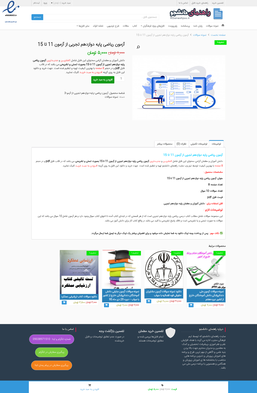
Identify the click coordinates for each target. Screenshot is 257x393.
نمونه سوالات (212, 26)
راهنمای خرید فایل (200, 3)
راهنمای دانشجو (198, 14)
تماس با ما (183, 3)
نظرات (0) (181, 144)
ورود (45, 3)
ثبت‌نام (36, 3)
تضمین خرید (218, 3)
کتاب (134, 26)
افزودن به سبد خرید (103, 80)
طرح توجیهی (113, 26)
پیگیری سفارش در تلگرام (51, 352)
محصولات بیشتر (164, 144)
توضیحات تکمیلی (199, 144)
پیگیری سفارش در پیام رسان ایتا (51, 365)
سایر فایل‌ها (83, 26)
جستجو (37, 17)
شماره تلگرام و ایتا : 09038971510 (51, 339)
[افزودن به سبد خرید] (191, 305)
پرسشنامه (185, 26)
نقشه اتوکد (98, 26)
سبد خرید (61, 3)
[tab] (216, 144)
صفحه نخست (218, 35)
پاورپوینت (172, 26)
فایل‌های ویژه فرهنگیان (153, 26)
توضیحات (216, 144)
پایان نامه (197, 26)
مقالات (126, 26)
